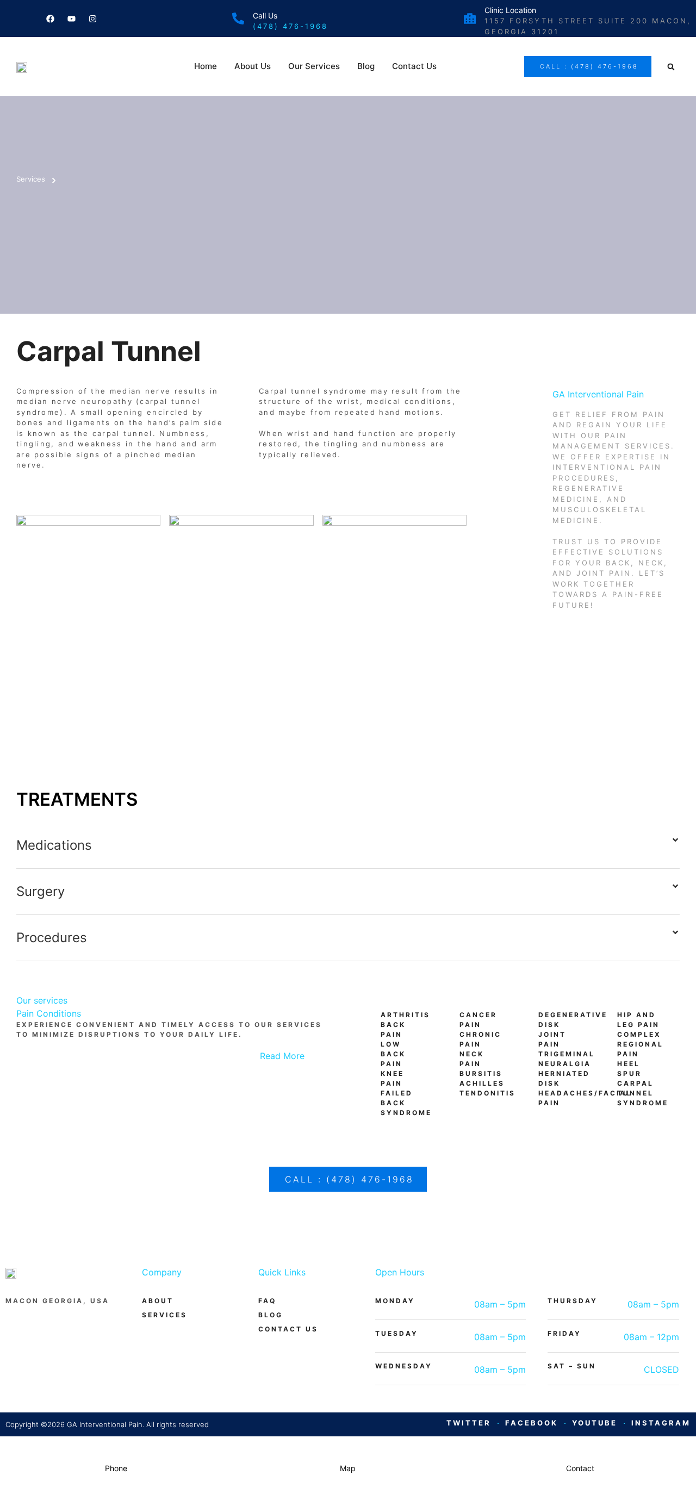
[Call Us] (238, 18)
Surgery (40, 891)
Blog (366, 66)
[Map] (347, 1447)
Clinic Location (510, 10)
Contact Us (414, 66)
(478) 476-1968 (290, 26)
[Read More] (318, 1062)
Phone (116, 1468)
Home (205, 66)
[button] (671, 66)
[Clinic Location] (470, 18)
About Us (252, 66)
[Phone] (116, 1447)
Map (348, 1468)
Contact (580, 1468)
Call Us (265, 15)
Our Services (314, 66)
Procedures (51, 937)
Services (30, 179)
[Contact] (580, 1447)
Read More (282, 1055)
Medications (54, 845)
